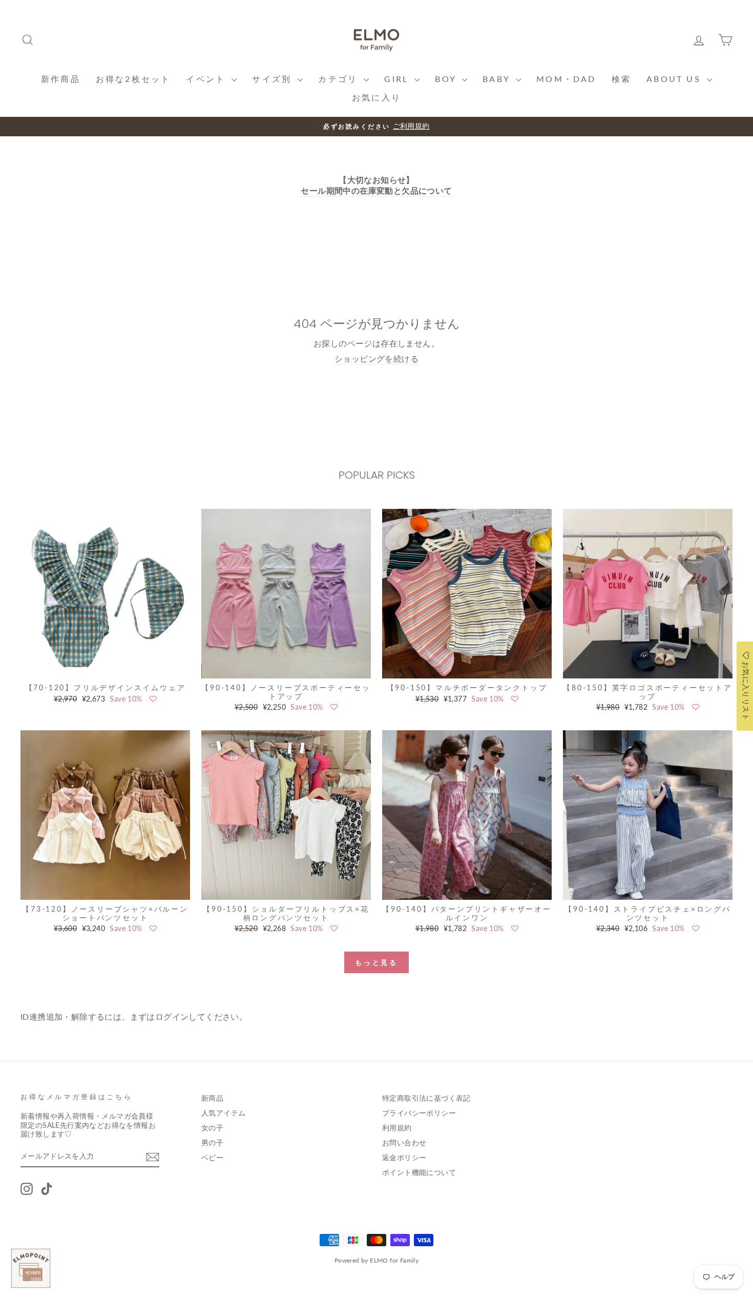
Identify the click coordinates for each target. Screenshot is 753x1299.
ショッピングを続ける (376, 358)
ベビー (212, 1157)
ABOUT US (675, 79)
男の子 (212, 1143)
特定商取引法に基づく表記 (426, 1098)
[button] (153, 699)
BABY (498, 79)
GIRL (398, 79)
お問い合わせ (404, 1143)
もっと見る (377, 962)
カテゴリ (339, 79)
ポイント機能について (419, 1172)
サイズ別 (273, 79)
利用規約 (397, 1128)
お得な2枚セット (133, 79)
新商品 (212, 1098)
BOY (447, 79)
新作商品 (60, 79)
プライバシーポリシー (419, 1113)
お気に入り (376, 97)
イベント (207, 79)
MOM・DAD (566, 79)
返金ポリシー (404, 1157)
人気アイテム (223, 1113)
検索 (621, 79)
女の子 (212, 1128)
